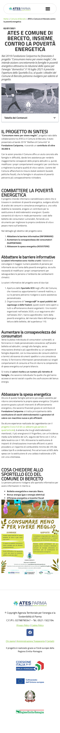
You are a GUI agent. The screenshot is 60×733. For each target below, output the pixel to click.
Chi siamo (10, 641)
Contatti (50, 641)
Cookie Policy (37, 625)
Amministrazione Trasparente (31, 641)
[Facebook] (30, 632)
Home (5, 18)
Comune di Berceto (18, 18)
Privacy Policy (23, 625)
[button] (48, 8)
